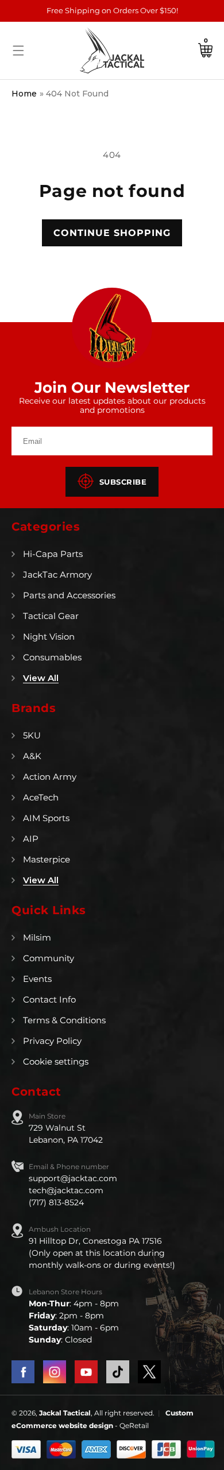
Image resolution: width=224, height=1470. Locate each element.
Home (24, 93)
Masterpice (46, 859)
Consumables (52, 657)
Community (48, 958)
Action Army (49, 776)
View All (41, 677)
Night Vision (49, 636)
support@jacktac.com (73, 1178)
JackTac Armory (57, 574)
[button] (18, 50)
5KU (32, 735)
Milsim (37, 937)
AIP (30, 838)
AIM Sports (46, 818)
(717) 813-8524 (56, 1202)
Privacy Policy (52, 1040)
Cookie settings (55, 1061)
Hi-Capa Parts (53, 553)
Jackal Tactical (65, 1413)
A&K (32, 756)
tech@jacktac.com (66, 1190)
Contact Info (49, 999)
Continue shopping (112, 232)
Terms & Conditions (64, 1020)
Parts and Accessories (69, 595)
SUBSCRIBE (123, 481)
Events (37, 978)
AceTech (41, 797)
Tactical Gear (51, 615)
